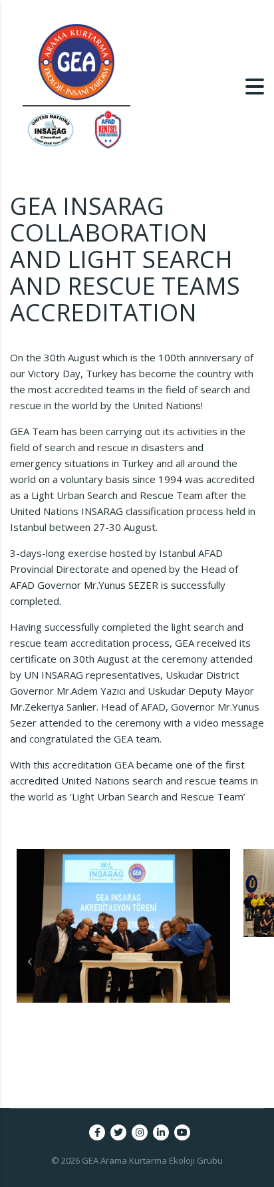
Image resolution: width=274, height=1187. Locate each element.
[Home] (76, 85)
